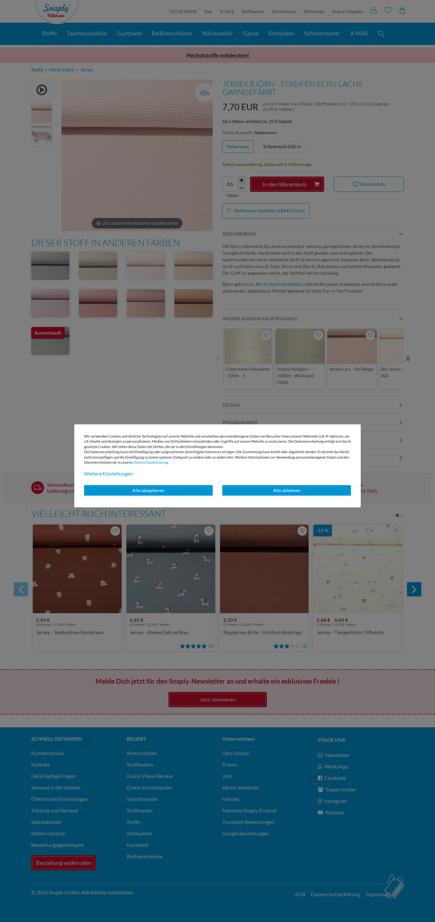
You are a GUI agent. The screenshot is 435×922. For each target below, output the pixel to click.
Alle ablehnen (286, 490)
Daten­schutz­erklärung (151, 462)
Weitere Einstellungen (108, 473)
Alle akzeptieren (148, 490)
